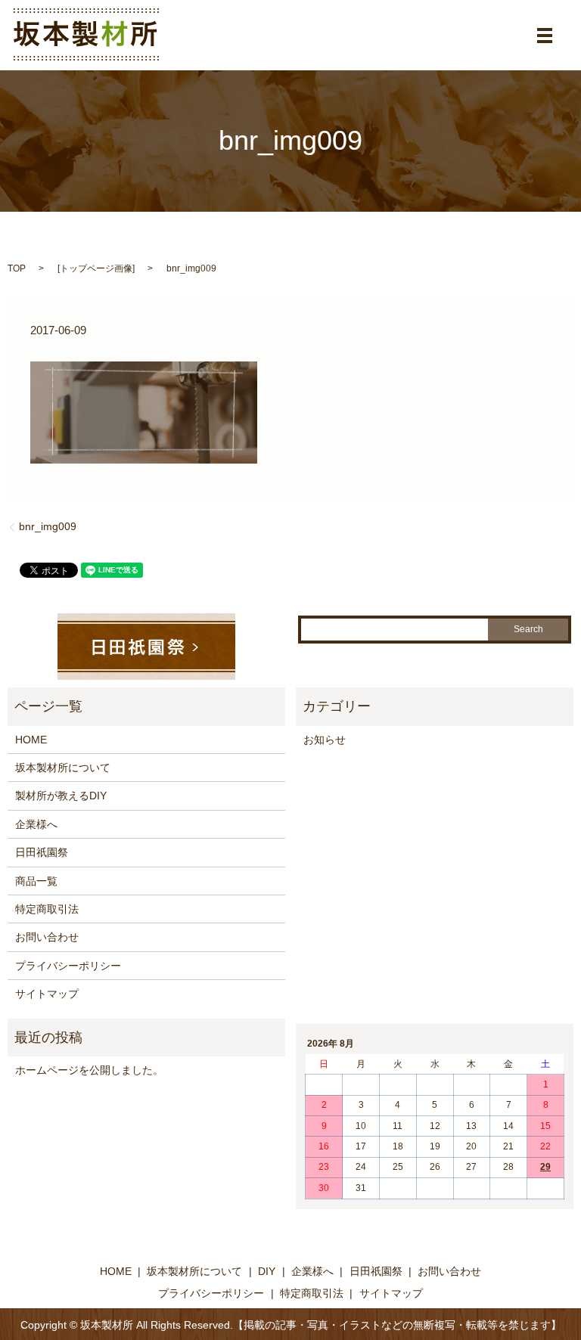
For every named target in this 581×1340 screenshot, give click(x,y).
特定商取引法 (47, 909)
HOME (31, 740)
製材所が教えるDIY (61, 795)
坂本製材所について (62, 768)
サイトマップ (47, 994)
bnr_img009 (47, 526)
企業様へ (36, 824)
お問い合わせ (47, 937)
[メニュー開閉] (544, 35)
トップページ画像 (96, 268)
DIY (266, 1271)
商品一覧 (36, 881)
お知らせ (324, 740)
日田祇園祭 (41, 852)
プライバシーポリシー (68, 966)
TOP (17, 268)
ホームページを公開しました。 (89, 1070)
